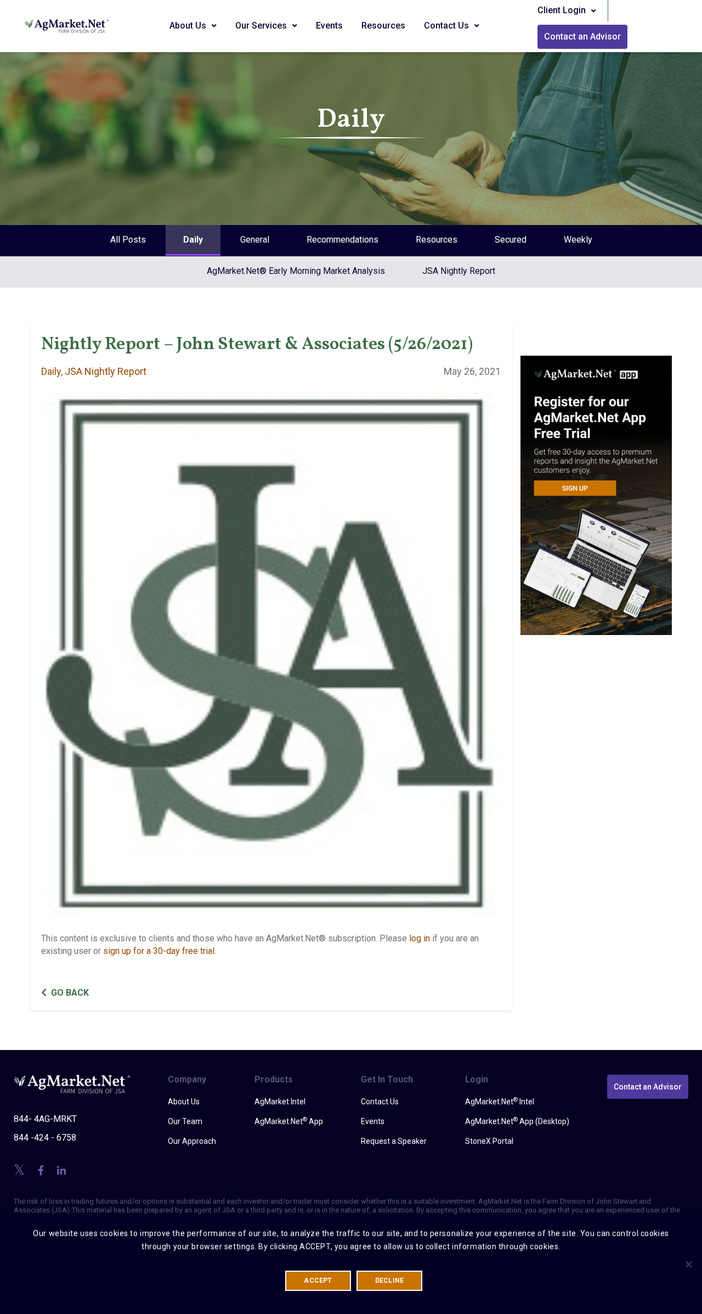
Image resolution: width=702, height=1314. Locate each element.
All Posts (128, 239)
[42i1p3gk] (596, 487)
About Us (188, 25)
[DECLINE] (688, 1264)
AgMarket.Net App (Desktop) (517, 1121)
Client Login (562, 10)
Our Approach (192, 1141)
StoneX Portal (489, 1141)
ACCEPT (318, 1280)
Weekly (578, 239)
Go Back (70, 992)
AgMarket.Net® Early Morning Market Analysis (296, 271)
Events (329, 25)
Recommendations (342, 239)
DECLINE (389, 1280)
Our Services (262, 25)
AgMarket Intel (279, 1101)
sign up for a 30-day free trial (158, 951)
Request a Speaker (394, 1141)
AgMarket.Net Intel (499, 1101)
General (254, 239)
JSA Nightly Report (458, 271)
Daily (193, 239)
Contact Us (447, 25)
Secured (510, 239)
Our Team (185, 1121)
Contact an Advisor (582, 36)
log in (419, 938)
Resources (383, 25)
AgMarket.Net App (288, 1121)
